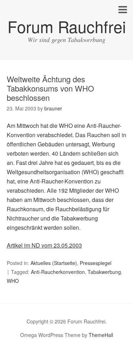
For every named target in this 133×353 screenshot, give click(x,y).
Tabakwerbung (104, 271)
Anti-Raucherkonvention (58, 271)
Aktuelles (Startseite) (54, 262)
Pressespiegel (95, 262)
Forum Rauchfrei (66, 26)
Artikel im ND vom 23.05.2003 (44, 245)
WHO (13, 280)
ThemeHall (101, 334)
